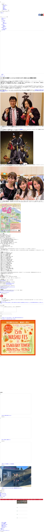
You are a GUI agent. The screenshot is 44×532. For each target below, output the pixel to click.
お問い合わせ (3, 527)
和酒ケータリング (4, 525)
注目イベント (28, 302)
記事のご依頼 (3, 29)
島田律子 (19, 302)
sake (1, 301)
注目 (5, 301)
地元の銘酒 (21, 499)
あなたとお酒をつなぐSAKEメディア (4, 530)
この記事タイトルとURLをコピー (5, 292)
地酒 (15, 302)
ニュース (11, 499)
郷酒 (35, 302)
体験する (3, 27)
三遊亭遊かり (9, 302)
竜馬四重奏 (21, 129)
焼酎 (3, 22)
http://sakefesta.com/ (8, 282)
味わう (2, 24)
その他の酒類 (4, 23)
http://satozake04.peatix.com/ (3, 288)
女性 (17, 302)
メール (1, 314)
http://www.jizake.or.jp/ (2, 280)
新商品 (4, 25)
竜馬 (31, 302)
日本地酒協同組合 (22, 302)
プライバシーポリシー (4, 526)
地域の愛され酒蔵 (26, 499)
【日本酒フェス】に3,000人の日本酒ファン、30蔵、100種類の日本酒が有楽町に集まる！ (13, 317)
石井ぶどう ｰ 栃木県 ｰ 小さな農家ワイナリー (6, 439)
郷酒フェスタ (38, 302)
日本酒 (4, 21)
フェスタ (3, 302)
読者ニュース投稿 (4, 522)
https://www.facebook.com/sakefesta (10, 283)
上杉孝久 (12, 302)
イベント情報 (4, 28)
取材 (15, 499)
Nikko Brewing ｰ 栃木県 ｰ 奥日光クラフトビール (6, 415)
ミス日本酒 (6, 302)
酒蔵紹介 (4, 20)
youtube (4, 499)
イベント (3, 301)
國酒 (14, 302)
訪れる (2, 19)
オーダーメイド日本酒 (4, 524)
